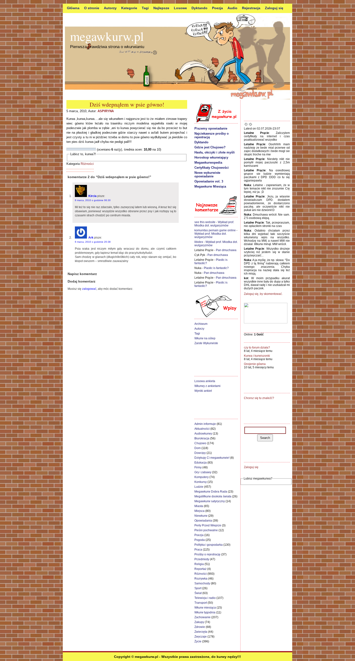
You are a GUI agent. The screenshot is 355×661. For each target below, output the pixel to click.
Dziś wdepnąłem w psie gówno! (127, 104)
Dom (197, 448)
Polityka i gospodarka (208, 544)
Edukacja (200, 462)
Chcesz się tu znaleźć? (259, 398)
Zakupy (199, 622)
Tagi (145, 8)
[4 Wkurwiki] (76, 149)
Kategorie (129, 8)
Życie (197, 641)
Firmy (198, 467)
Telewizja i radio (205, 598)
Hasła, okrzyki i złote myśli (214, 152)
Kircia (92, 196)
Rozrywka (200, 578)
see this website (204, 222)
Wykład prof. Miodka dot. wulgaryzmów (214, 223)
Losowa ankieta (204, 381)
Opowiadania (203, 520)
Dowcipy (200, 453)
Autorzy (110, 8)
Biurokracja (201, 438)
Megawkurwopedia (208, 162)
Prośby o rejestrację (207, 554)
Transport (200, 602)
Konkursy (200, 482)
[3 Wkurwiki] (73, 149)
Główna (73, 8)
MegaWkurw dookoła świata (212, 496)
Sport (197, 588)
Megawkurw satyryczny (209, 501)
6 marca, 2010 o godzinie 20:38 (93, 241)
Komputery (201, 477)
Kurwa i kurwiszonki (257, 355)
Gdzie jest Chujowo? (210, 147)
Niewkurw (200, 515)
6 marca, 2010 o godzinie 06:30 (93, 200)
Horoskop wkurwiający (211, 157)
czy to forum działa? (257, 347)
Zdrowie (199, 627)
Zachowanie (202, 617)
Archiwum (200, 324)
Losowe (180, 8)
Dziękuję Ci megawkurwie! (211, 457)
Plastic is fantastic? (216, 268)
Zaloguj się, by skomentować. (263, 294)
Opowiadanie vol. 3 (208, 181)
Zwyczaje (200, 636)
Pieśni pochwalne (206, 530)
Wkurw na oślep (204, 338)
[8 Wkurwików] (88, 149)
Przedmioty (201, 559)
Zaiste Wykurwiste (206, 343)
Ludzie (198, 486)
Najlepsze (161, 8)
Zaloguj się (274, 8)
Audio (232, 8)
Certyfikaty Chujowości (211, 167)
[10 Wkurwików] (94, 149)
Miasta (198, 506)
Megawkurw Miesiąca (210, 186)
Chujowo (200, 443)
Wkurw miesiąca (205, 607)
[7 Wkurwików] (85, 149)
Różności (87, 164)
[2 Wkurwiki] (71, 149)
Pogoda (199, 540)
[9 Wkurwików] (91, 149)
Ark (90, 237)
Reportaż (200, 569)
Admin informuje (205, 424)
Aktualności (202, 428)
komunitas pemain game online (215, 230)
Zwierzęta (200, 631)
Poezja (217, 8)
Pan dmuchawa (226, 250)
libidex (198, 242)
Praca (198, 549)
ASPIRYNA (106, 111)
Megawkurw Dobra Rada (210, 491)
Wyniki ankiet (203, 390)
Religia (199, 564)
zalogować (89, 289)
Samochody (202, 583)
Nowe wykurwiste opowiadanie (207, 174)
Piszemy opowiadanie (210, 128)
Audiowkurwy (203, 433)
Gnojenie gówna (255, 364)
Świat (198, 593)
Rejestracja (251, 8)
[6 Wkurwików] (82, 149)
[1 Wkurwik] (68, 149)
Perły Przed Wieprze (207, 525)
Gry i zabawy (202, 472)
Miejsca (199, 511)
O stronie (91, 8)
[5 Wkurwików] (79, 149)
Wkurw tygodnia (204, 612)
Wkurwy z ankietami (207, 386)
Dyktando (199, 8)
